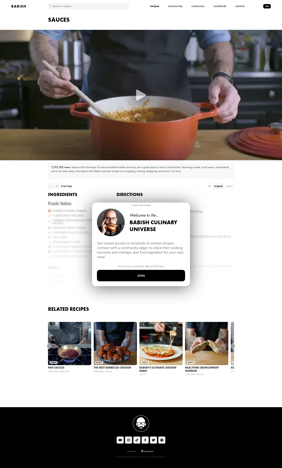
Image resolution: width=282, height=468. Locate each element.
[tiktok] (120, 440)
